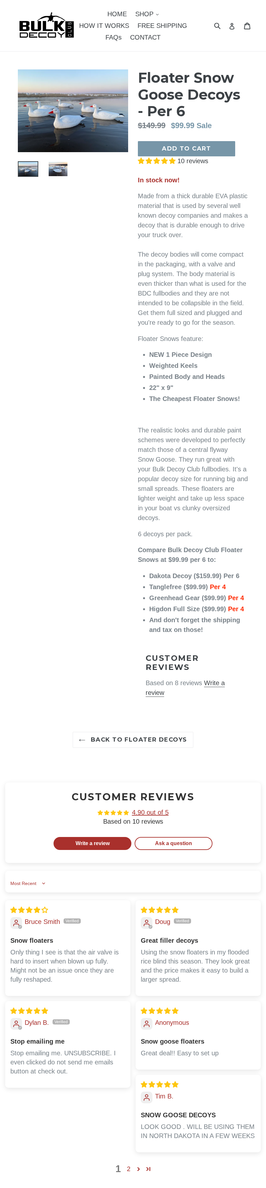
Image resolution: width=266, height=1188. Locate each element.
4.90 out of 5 (150, 812)
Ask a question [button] (173, 843)
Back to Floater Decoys (138, 739)
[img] (29, 910)
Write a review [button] (93, 843)
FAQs (113, 37)
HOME (117, 14)
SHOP (148, 14)
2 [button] (128, 1168)
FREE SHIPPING (162, 25)
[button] (157, 160)
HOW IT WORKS (104, 25)
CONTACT (145, 37)
